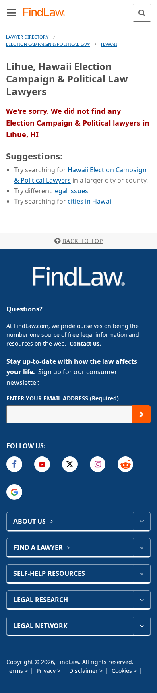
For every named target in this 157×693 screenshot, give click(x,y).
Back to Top (82, 241)
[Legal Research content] (141, 599)
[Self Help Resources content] (141, 573)
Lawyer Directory (27, 37)
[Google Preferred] (14, 492)
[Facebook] (14, 464)
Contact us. (85, 343)
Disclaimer (84, 670)
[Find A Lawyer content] (141, 547)
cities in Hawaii (90, 201)
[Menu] (11, 12)
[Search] (142, 13)
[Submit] (141, 414)
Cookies (123, 670)
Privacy (47, 670)
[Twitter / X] (70, 464)
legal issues (70, 190)
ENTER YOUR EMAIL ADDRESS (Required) (62, 398)
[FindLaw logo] (46, 12)
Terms (15, 670)
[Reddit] (125, 464)
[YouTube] (42, 464)
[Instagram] (97, 464)
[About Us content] (141, 521)
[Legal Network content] (141, 626)
